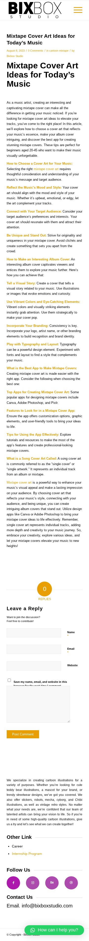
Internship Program (27, 854)
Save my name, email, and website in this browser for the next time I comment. (40, 683)
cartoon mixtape (58, 50)
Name (71, 634)
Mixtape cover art (19, 482)
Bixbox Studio (15, 56)
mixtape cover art (46, 169)
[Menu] (75, 10)
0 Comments (35, 50)
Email (70, 651)
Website (72, 665)
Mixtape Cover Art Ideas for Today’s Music (42, 75)
